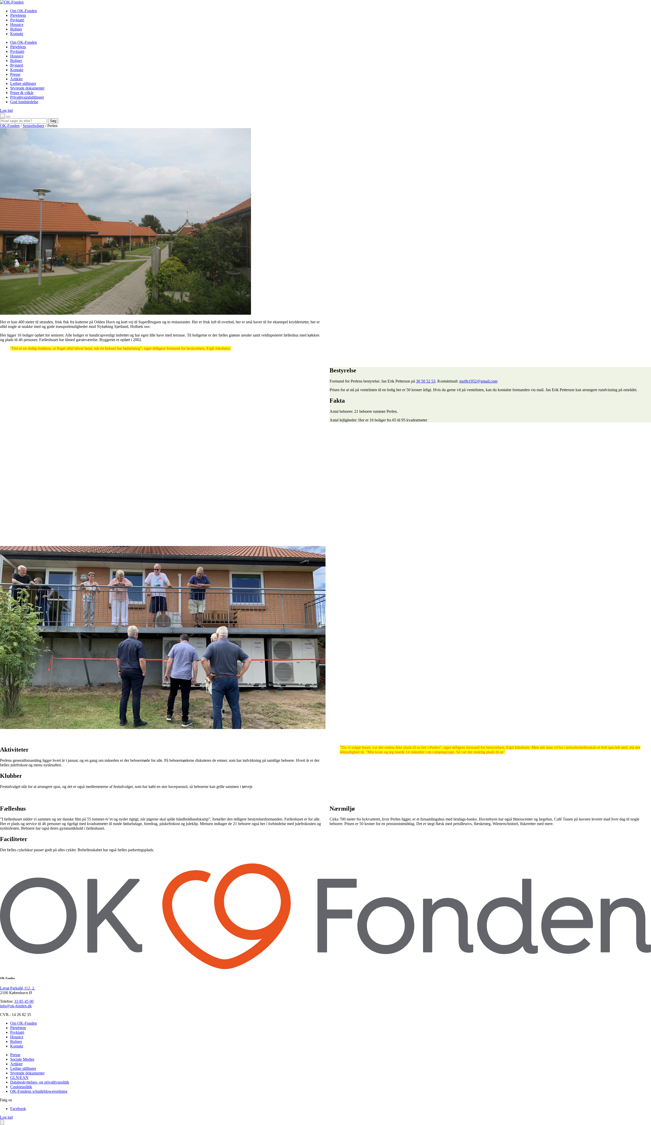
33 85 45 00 (24, 1001)
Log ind (6, 110)
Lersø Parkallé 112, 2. (17, 988)
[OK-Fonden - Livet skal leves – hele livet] (12, 2)
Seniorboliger (33, 126)
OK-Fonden (10, 126)
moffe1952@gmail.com (478, 381)
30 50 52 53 (425, 381)
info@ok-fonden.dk (16, 1006)
